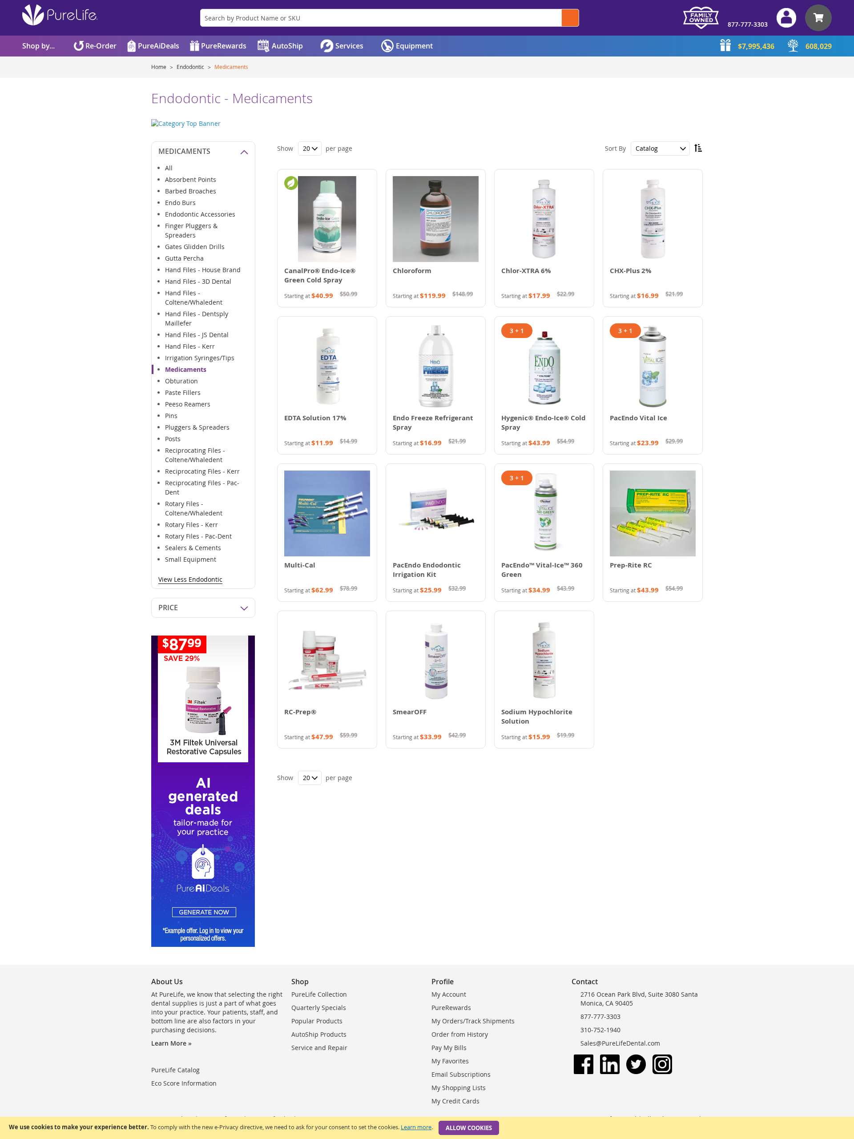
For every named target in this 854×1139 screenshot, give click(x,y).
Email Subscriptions (461, 1074)
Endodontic (191, 66)
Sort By (615, 148)
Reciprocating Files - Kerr (202, 471)
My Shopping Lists (458, 1087)
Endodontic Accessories (200, 214)
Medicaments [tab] (184, 151)
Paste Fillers (183, 392)
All (169, 168)
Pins (171, 415)
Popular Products (316, 1021)
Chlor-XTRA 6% (526, 270)
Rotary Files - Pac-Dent (198, 536)
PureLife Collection (319, 994)
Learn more (416, 1127)
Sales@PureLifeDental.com (620, 1043)
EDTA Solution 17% (315, 418)
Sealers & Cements (193, 547)
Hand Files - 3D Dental (198, 281)
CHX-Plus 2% (631, 270)
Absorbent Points (190, 179)
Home (159, 66)
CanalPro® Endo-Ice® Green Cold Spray (319, 275)
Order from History (459, 1034)
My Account (448, 994)
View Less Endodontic (190, 579)
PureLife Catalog (175, 1070)
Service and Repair (319, 1047)
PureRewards (451, 1007)
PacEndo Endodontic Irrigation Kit (427, 569)
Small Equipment (190, 559)
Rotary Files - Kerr (191, 524)
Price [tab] (168, 607)
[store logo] (60, 14)
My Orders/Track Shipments (473, 1021)
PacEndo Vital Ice (638, 418)
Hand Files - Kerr (190, 346)
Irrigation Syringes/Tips (199, 358)
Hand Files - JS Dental (197, 334)
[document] (427, 1128)
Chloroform (412, 270)
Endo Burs (180, 202)
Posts (173, 439)
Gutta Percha (184, 258)
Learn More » (171, 1043)
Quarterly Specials (318, 1007)
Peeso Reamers (187, 404)
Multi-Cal (299, 565)
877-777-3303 (748, 24)
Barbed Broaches (190, 191)
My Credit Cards (455, 1101)
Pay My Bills (449, 1047)
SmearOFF (410, 711)
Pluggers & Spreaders (197, 427)
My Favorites (450, 1061)
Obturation (181, 381)
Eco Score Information (184, 1083)
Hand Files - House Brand (203, 270)
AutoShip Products (318, 1034)
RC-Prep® (300, 711)
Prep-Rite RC (631, 565)
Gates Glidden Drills (195, 246)
